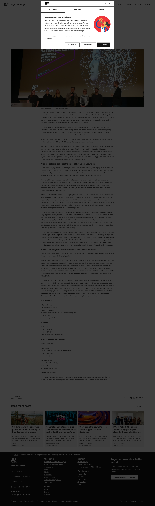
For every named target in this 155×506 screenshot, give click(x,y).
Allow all (103, 45)
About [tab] (102, 9)
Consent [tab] (53, 9)
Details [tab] (77, 9)
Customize (88, 45)
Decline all (72, 45)
